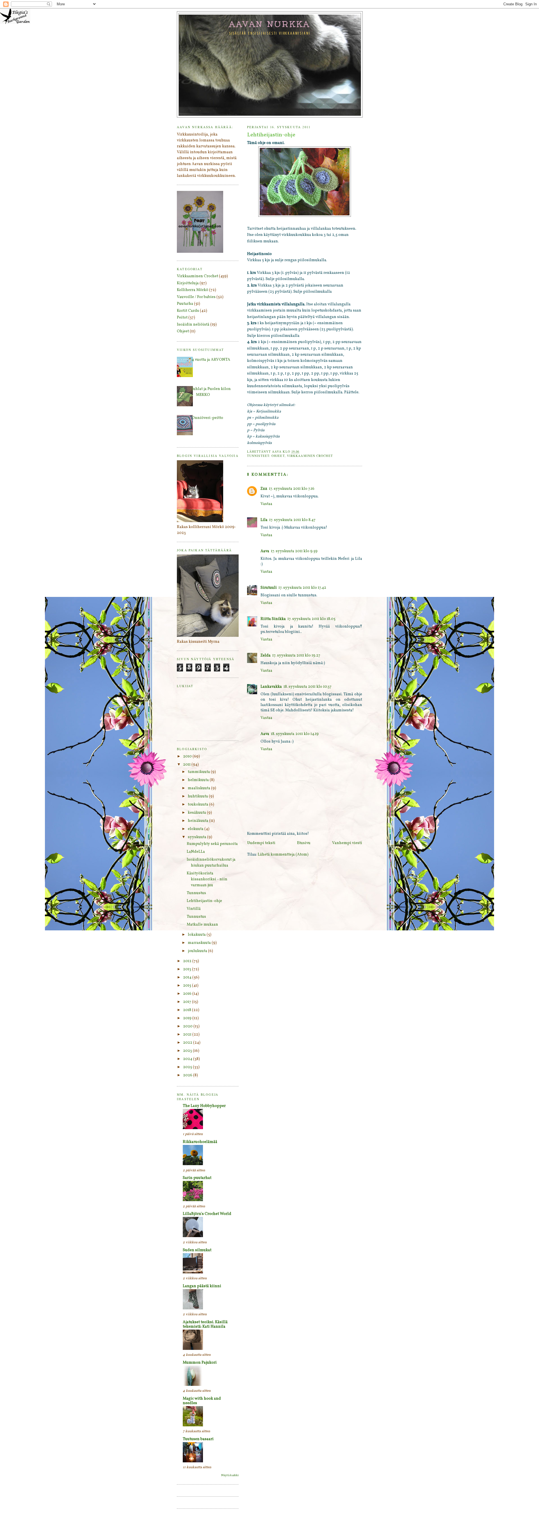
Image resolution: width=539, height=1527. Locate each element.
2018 (187, 1010)
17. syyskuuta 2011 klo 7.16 (291, 488)
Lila (264, 520)
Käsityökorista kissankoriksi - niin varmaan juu (207, 879)
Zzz (264, 488)
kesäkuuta (197, 812)
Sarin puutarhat (197, 1178)
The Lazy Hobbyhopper (204, 1106)
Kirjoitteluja (188, 283)
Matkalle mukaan (202, 924)
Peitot (182, 317)
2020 (188, 1026)
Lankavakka (271, 686)
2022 (188, 1042)
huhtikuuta (198, 796)
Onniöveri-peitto (207, 418)
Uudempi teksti (261, 843)
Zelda (266, 655)
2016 (187, 993)
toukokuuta (198, 804)
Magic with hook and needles (202, 1401)
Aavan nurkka (269, 24)
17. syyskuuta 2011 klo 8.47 (292, 520)
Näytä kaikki (230, 1475)
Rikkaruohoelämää (200, 1142)
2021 (187, 1034)
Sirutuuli (269, 587)
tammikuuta (199, 772)
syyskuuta (197, 837)
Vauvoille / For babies (196, 297)
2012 (187, 961)
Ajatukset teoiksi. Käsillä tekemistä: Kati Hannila (205, 1324)
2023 (188, 1051)
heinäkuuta (198, 821)
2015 (187, 985)
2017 (187, 1002)
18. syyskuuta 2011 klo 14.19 (295, 734)
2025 (188, 1067)
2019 (187, 1018)
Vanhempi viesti (347, 843)
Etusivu (303, 843)
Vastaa (266, 504)
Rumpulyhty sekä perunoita (212, 844)
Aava (265, 551)
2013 (187, 969)
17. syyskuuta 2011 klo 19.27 (296, 655)
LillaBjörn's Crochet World (207, 1214)
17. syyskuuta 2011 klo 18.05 (311, 619)
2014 (187, 977)
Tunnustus (196, 893)
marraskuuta (200, 943)
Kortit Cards (188, 310)
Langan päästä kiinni (202, 1286)
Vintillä (194, 909)
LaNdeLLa (196, 851)
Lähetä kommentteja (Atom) (283, 854)
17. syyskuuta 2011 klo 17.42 (302, 587)
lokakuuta (197, 934)
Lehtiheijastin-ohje (204, 901)
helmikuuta (199, 780)
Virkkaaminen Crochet (310, 456)
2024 (188, 1059)
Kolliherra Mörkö (192, 290)
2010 (188, 756)
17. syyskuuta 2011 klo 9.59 (294, 551)
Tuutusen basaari (198, 1439)
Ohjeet (278, 456)
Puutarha (185, 303)
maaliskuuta (199, 788)
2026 (188, 1075)
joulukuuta (198, 951)
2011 (187, 764)
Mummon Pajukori (200, 1362)
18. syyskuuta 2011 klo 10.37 (308, 686)
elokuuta (196, 829)
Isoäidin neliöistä (193, 324)
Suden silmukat (197, 1250)
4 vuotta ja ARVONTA (211, 359)
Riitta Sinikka (273, 619)
